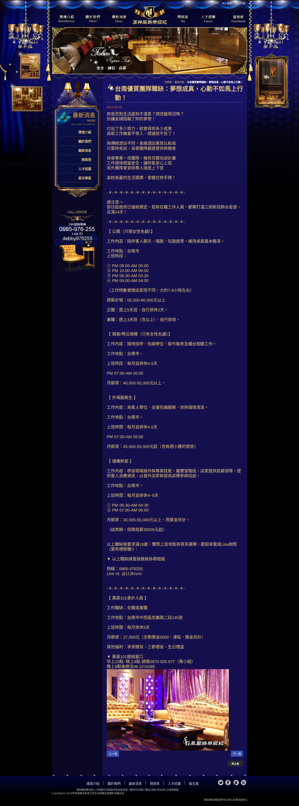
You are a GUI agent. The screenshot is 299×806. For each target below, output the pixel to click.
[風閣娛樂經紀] (149, 14)
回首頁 (168, 82)
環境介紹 (64, 19)
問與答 (180, 19)
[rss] (243, 782)
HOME (214, 2)
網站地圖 (240, 3)
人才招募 (207, 19)
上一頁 (113, 753)
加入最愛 (227, 3)
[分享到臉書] (228, 782)
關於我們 (91, 19)
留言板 (235, 19)
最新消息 (119, 19)
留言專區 (84, 178)
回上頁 (235, 763)
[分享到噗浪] (236, 782)
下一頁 (237, 753)
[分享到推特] (220, 782)
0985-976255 (158, 789)
